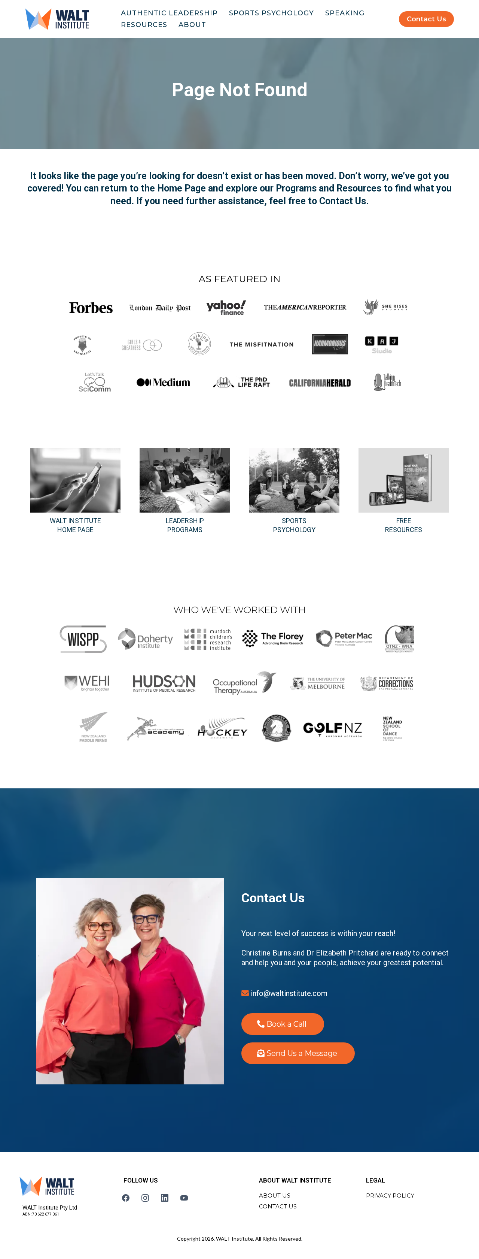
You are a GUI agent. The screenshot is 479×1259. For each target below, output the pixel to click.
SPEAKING (344, 13)
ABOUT (192, 25)
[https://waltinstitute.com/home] (57, 19)
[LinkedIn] (164, 1198)
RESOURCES (144, 25)
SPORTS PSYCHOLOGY (271, 13)
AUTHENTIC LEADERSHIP (169, 13)
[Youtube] (184, 1198)
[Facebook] (125, 1198)
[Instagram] (145, 1198)
